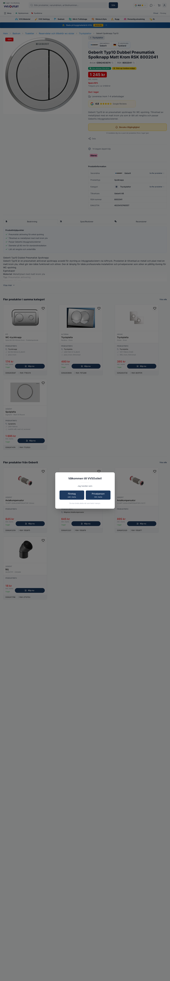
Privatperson (98, 495)
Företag (72, 495)
